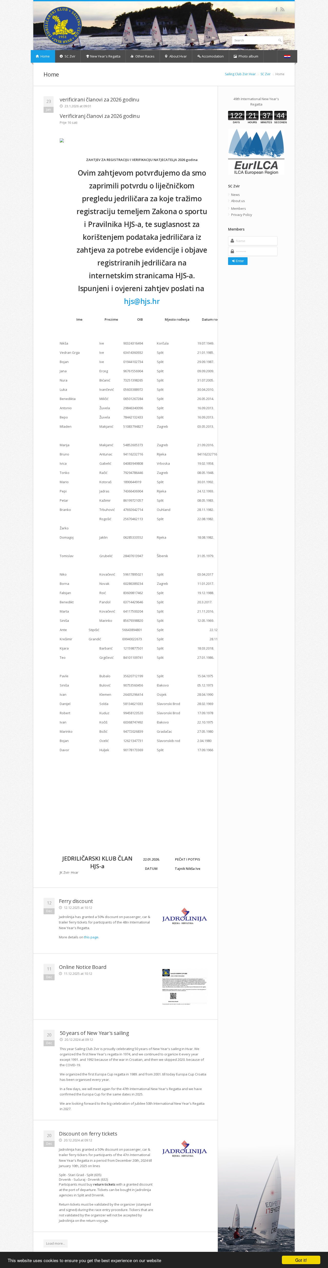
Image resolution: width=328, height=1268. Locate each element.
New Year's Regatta (104, 56)
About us (238, 200)
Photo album (248, 56)
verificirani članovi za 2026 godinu (99, 99)
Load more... (55, 1243)
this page (91, 937)
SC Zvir (69, 56)
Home (45, 56)
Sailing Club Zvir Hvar (240, 74)
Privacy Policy (241, 214)
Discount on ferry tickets (88, 1133)
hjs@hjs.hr (142, 301)
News (235, 194)
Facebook (276, 9)
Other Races (145, 56)
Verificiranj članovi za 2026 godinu (100, 115)
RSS (282, 9)
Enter (240, 261)
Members (238, 208)
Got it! (301, 1260)
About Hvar (178, 56)
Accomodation (212, 56)
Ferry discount (76, 901)
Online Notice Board (82, 967)
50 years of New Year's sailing (94, 1032)
